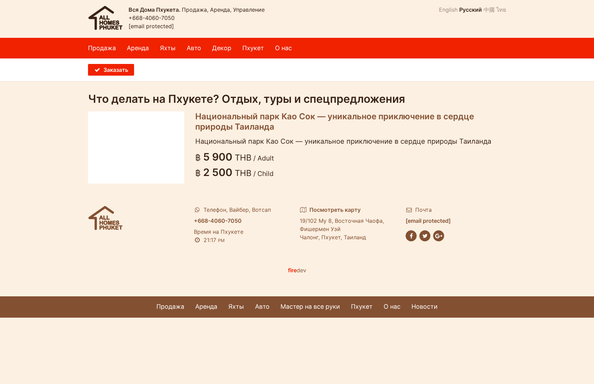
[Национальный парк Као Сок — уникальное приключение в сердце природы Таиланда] (136, 147)
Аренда (138, 48)
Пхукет (253, 48)
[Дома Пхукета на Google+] (438, 235)
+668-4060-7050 (152, 17)
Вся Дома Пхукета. (155, 9)
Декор (221, 48)
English (448, 9)
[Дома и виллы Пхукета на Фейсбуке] (411, 235)
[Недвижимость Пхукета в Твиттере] (424, 235)
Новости (424, 306)
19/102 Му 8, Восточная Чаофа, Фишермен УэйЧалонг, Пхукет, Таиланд (342, 223)
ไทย (501, 9)
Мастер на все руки (310, 306)
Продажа (102, 48)
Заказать (115, 69)
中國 (489, 9)
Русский (470, 9)
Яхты (168, 48)
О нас (283, 48)
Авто (194, 48)
